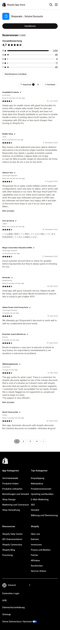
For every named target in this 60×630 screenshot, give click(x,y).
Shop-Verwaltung (11, 510)
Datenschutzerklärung (13, 607)
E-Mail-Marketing (39, 499)
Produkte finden (10, 483)
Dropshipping (37, 478)
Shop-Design (8, 499)
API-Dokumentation (12, 539)
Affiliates (35, 560)
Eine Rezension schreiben (16, 74)
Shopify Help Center (12, 534)
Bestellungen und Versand (15, 494)
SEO (33, 504)
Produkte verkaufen (12, 489)
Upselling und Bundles (42, 494)
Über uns (35, 534)
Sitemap (6, 614)
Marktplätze (37, 483)
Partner (34, 555)
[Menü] (56, 4)
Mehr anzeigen (8, 211)
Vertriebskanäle (10, 478)
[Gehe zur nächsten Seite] (43, 441)
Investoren (36, 544)
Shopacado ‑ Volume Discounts (27, 16)
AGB (4, 600)
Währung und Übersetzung (44, 515)
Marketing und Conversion (15, 504)
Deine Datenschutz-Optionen (17, 621)
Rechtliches (37, 565)
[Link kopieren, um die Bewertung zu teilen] (20, 92)
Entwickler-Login (10, 593)
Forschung (7, 555)
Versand (35, 510)
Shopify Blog (8, 550)
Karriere (35, 539)
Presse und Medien (40, 550)
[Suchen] (51, 4)
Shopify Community (12, 544)
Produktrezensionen (41, 489)
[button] (38, 84)
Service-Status (38, 571)
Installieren (30, 26)
